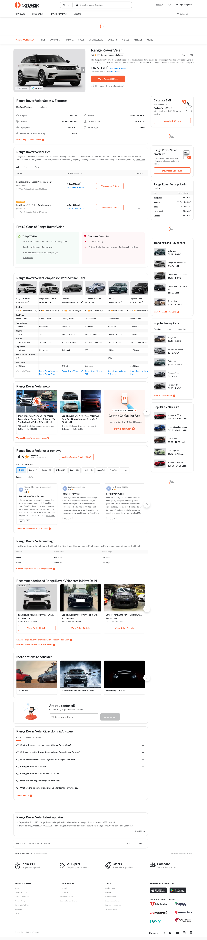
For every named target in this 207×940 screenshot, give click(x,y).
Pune (156, 207)
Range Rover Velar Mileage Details (37, 568)
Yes (128, 843)
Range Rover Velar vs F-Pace (140, 372)
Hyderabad (158, 211)
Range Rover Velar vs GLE (94, 372)
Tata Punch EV (174, 438)
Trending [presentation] (157, 329)
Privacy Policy (20, 901)
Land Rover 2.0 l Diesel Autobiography (34, 182)
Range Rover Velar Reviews (36, 528)
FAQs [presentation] (18, 737)
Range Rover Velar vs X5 (72, 371)
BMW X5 (65, 299)
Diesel (26, 167)
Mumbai (157, 202)
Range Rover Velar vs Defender (117, 372)
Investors (18, 909)
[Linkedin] (191, 933)
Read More (140, 160)
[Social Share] (191, 55)
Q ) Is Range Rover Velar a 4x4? (31, 766)
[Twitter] (170, 933)
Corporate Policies (21, 905)
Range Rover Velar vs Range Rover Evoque (48, 372)
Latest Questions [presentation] (33, 737)
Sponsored (21, 586)
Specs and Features (32, 139)
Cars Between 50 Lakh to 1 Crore (78, 690)
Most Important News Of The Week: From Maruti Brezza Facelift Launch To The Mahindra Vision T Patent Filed (36, 418)
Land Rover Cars (169, 312)
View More (28, 257)
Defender (111, 299)
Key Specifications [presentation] (24, 107)
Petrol (37, 167)
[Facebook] (164, 933)
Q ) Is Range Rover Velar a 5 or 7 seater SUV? (37, 773)
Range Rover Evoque (47, 299)
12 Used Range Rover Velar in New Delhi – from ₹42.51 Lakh (42, 639)
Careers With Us (21, 892)
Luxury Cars (167, 395)
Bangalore (158, 198)
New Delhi (114, 71)
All (17, 167)
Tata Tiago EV (173, 450)
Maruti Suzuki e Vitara (177, 427)
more (191, 62)
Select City (184, 14)
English (159, 5)
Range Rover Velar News (35, 438)
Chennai (157, 216)
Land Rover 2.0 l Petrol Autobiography (34, 205)
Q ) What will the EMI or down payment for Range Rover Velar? (46, 759)
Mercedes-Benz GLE (93, 299)
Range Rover (173, 301)
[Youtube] (177, 933)
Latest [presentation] (169, 329)
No (140, 843)
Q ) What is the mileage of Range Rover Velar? (38, 780)
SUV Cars (23, 690)
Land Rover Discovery (177, 274)
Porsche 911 (173, 373)
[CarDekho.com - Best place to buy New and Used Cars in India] (27, 5)
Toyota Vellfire (174, 385)
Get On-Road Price (117, 68)
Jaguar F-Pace (136, 299)
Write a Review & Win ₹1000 (76, 457)
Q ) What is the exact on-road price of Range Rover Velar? (43, 745)
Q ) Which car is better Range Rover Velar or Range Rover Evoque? (48, 752)
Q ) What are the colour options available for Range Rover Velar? (47, 787)
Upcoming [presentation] (181, 329)
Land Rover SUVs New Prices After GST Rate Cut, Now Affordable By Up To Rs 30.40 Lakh (80, 418)
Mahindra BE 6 (174, 415)
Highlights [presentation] (41, 107)
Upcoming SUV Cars (115, 690)
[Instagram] (184, 933)
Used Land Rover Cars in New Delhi (36, 644)
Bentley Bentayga (175, 349)
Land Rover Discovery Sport (177, 287)
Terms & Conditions (22, 897)
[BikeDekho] (158, 903)
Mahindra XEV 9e (175, 462)
